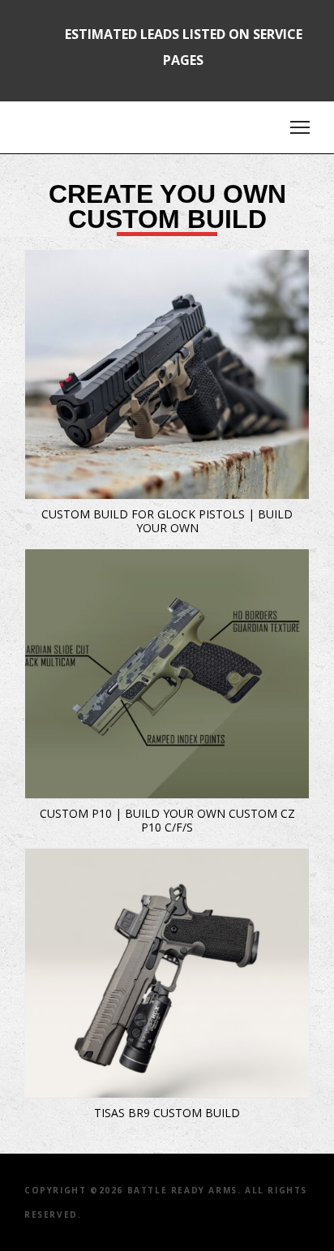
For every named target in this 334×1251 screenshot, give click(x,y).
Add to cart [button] (45, 270)
